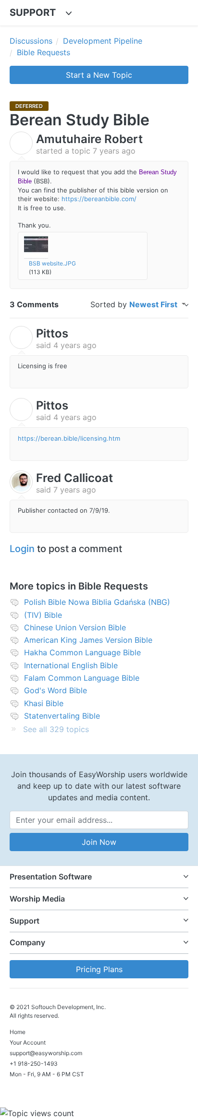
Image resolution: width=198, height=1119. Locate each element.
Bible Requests (43, 52)
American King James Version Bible (88, 640)
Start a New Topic (99, 75)
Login (22, 548)
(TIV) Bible (43, 615)
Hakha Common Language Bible (82, 652)
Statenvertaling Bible (62, 716)
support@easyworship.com (46, 1053)
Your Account (28, 1042)
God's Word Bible (55, 690)
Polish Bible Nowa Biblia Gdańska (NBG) (97, 602)
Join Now (99, 842)
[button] (99, 876)
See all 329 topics (56, 729)
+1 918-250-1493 (34, 1063)
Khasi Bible (43, 703)
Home (17, 1031)
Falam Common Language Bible (81, 678)
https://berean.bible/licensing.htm (69, 438)
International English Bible (71, 665)
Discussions (31, 41)
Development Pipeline (102, 41)
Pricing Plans (99, 969)
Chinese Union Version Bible (75, 627)
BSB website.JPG (52, 263)
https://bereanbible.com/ (99, 199)
